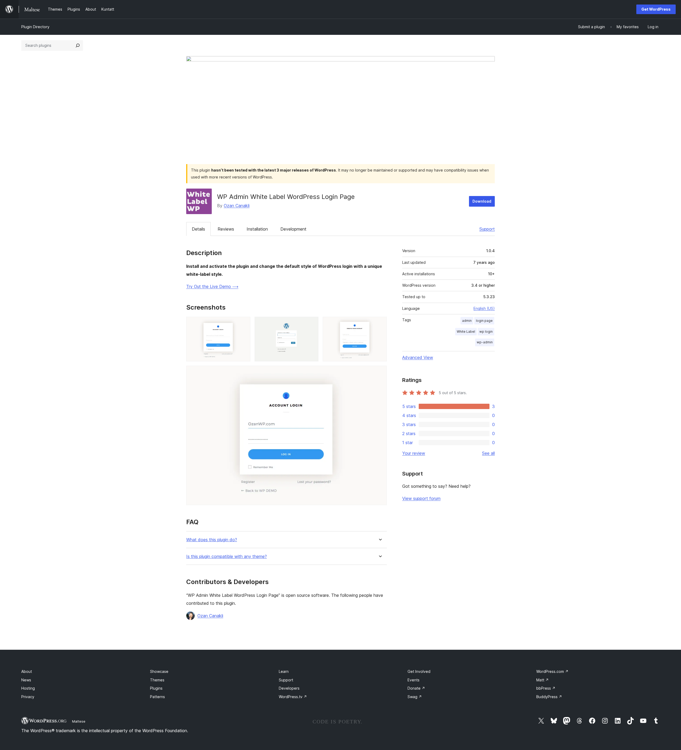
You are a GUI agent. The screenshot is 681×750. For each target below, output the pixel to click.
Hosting (28, 688)
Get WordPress (656, 9)
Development (293, 229)
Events (414, 680)
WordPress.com (552, 671)
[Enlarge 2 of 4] (311, 324)
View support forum (421, 498)
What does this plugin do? (211, 539)
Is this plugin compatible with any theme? (226, 556)
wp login (486, 332)
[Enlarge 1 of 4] (243, 324)
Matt (542, 680)
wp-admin (485, 342)
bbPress (545, 688)
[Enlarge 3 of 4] (379, 324)
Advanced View (417, 357)
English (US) (484, 308)
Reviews (226, 229)
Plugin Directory (35, 26)
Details (198, 229)
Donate (416, 688)
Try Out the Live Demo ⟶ (212, 286)
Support (487, 229)
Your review (413, 453)
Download (481, 201)
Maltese (78, 721)
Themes (157, 680)
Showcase (159, 671)
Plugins (156, 688)
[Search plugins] (77, 45)
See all (488, 453)
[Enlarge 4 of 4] (379, 373)
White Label (466, 332)
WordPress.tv (293, 696)
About (26, 671)
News (26, 680)
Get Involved (419, 671)
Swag (415, 696)
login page (484, 321)
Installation (257, 229)
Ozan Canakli (237, 205)
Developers (289, 688)
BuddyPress (549, 696)
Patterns (157, 696)
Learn (284, 671)
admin (467, 321)
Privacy (27, 696)
